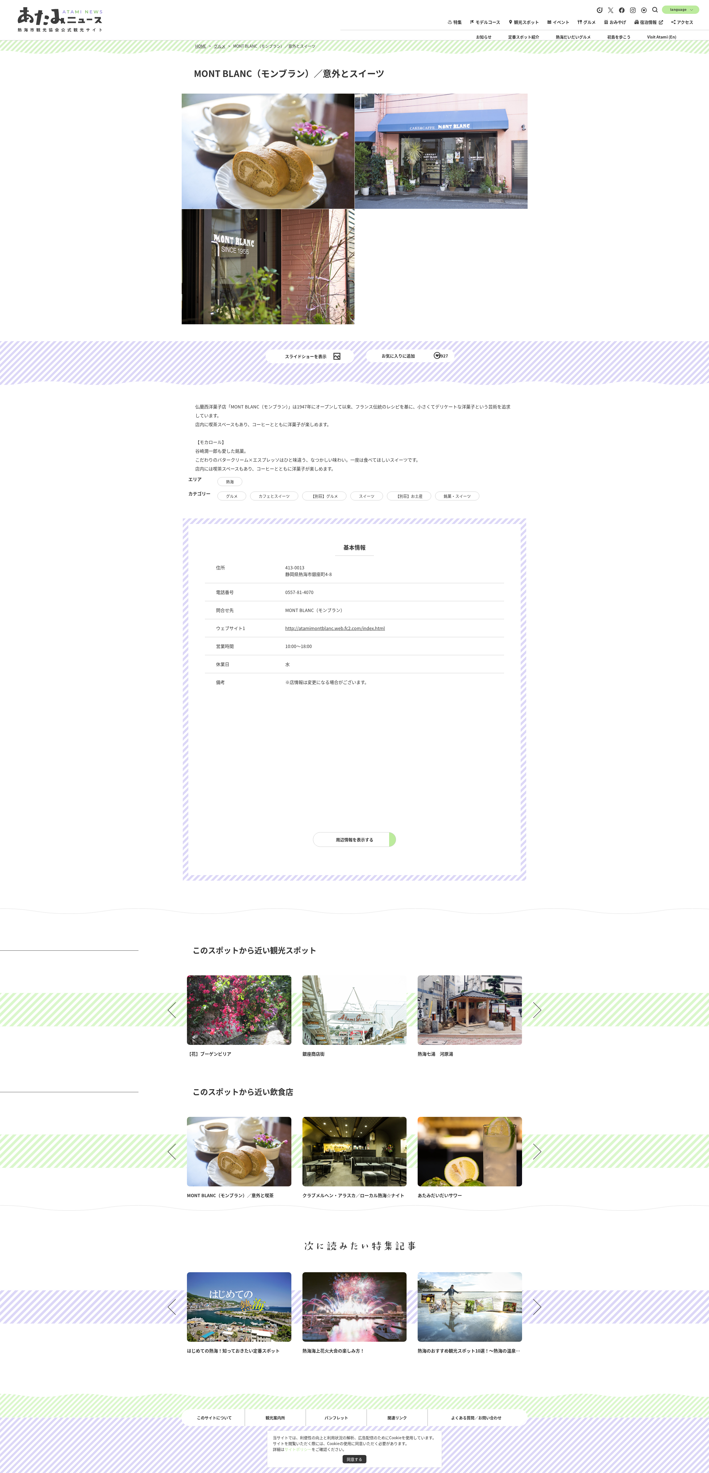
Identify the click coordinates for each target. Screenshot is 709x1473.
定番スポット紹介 (523, 37)
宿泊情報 (648, 22)
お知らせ (484, 37)
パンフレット (336, 1417)
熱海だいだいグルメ (573, 37)
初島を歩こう (619, 37)
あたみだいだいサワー (440, 1195)
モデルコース (488, 22)
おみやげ (618, 22)
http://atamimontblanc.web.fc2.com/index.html (335, 628)
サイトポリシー (298, 1449)
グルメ (589, 22)
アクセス (685, 22)
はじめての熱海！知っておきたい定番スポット (233, 1350)
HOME (200, 46)
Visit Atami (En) (661, 37)
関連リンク (397, 1417)
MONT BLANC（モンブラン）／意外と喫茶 (230, 1195)
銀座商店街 (313, 1053)
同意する (354, 1459)
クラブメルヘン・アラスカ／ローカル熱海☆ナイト (353, 1195)
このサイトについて (214, 1417)
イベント (561, 22)
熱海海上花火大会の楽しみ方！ (333, 1350)
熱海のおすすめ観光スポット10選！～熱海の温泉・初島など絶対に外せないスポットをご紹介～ (513, 1350)
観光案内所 (275, 1417)
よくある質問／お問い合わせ (476, 1417)
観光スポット (526, 22)
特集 (457, 22)
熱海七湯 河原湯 (435, 1053)
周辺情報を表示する (354, 839)
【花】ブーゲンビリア (209, 1053)
